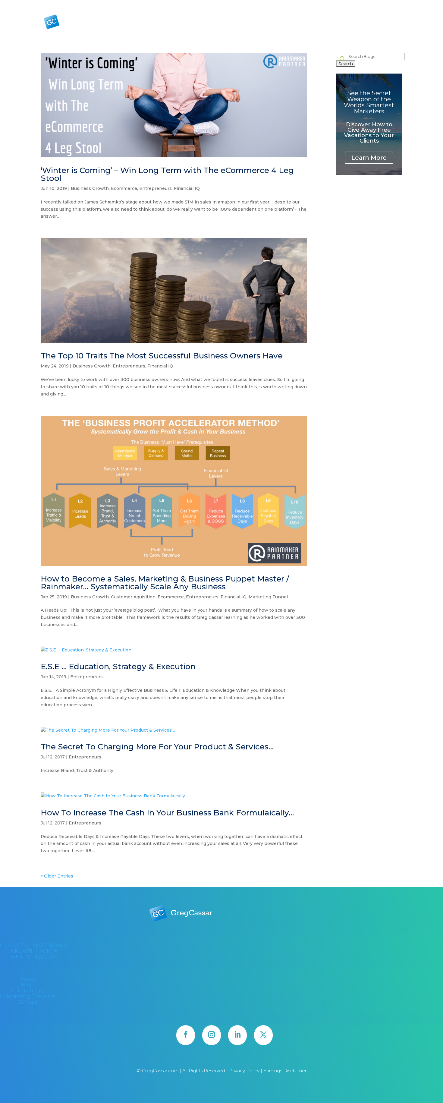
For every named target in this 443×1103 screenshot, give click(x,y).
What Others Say (368, 24)
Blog (307, 5)
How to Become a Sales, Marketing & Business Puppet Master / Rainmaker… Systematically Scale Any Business (165, 582)
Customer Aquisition (133, 597)
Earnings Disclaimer (284, 1070)
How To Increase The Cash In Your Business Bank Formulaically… (167, 813)
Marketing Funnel (268, 597)
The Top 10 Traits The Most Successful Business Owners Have (162, 356)
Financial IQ (187, 188)
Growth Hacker (325, 24)
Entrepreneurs (155, 188)
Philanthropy (328, 5)
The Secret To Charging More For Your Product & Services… (157, 747)
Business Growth (90, 188)
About (291, 5)
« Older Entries (57, 876)
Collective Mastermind (282, 24)
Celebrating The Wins (364, 5)
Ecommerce (124, 188)
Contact (395, 5)
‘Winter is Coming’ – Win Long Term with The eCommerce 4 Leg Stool (167, 174)
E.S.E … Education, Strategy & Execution (118, 666)
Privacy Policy (245, 1070)
